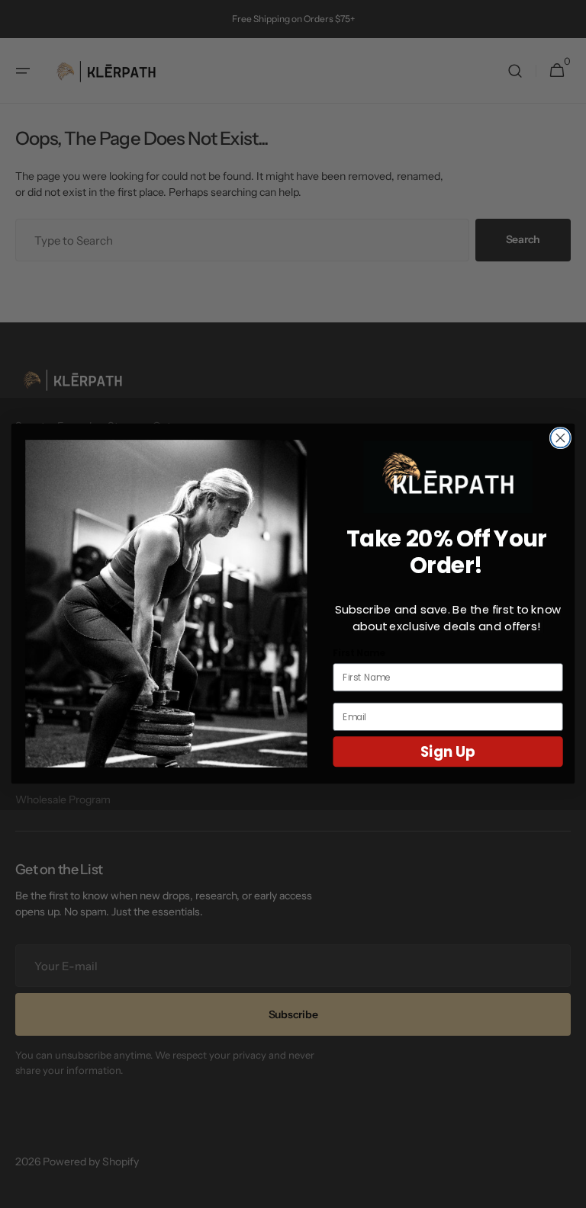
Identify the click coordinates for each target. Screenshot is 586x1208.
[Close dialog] (560, 438)
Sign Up (447, 752)
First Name (359, 653)
